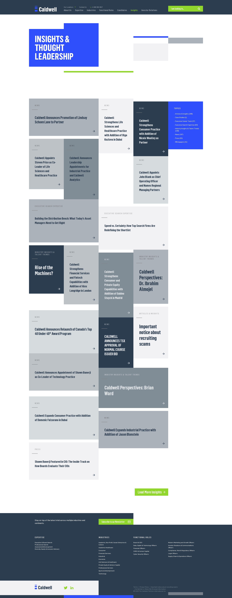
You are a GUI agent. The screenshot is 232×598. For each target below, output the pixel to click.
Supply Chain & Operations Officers (180, 556)
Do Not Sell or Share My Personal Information (150, 589)
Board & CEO (137, 542)
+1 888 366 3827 (97, 7)
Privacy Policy (144, 587)
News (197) (179, 135)
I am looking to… (177, 8)
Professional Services (106, 568)
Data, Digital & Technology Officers (145, 545)
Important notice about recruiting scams (164, 587)
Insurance (102, 559)
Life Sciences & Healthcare (108, 562)
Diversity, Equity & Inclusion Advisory (47, 549)
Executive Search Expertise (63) (186, 125)
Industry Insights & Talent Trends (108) (187, 130)
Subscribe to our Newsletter (113, 521)
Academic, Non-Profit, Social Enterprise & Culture (112, 544)
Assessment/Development (44, 547)
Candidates (122, 10)
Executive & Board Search (43, 542)
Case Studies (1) (181, 117)
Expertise (79, 10)
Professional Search (41, 545)
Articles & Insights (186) (184, 114)
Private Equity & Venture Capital (109, 565)
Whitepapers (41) (181, 142)
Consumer (102, 550)
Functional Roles (106, 10)
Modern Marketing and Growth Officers (181, 542)
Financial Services (105, 553)
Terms (135, 587)
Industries (91, 10)
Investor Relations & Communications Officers (181, 546)
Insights (134, 10)
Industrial (102, 556)
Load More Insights (150, 492)
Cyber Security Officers (141, 554)
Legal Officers (173, 553)
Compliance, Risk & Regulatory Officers (181, 550)
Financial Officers (139, 548)
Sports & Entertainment (106, 571)
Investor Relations (149, 10)
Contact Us (83, 7)
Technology (102, 574)
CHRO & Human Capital (141, 551)
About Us (68, 10)
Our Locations (68, 7)
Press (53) (179, 138)
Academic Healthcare (106, 547)
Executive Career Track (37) (185, 121)
